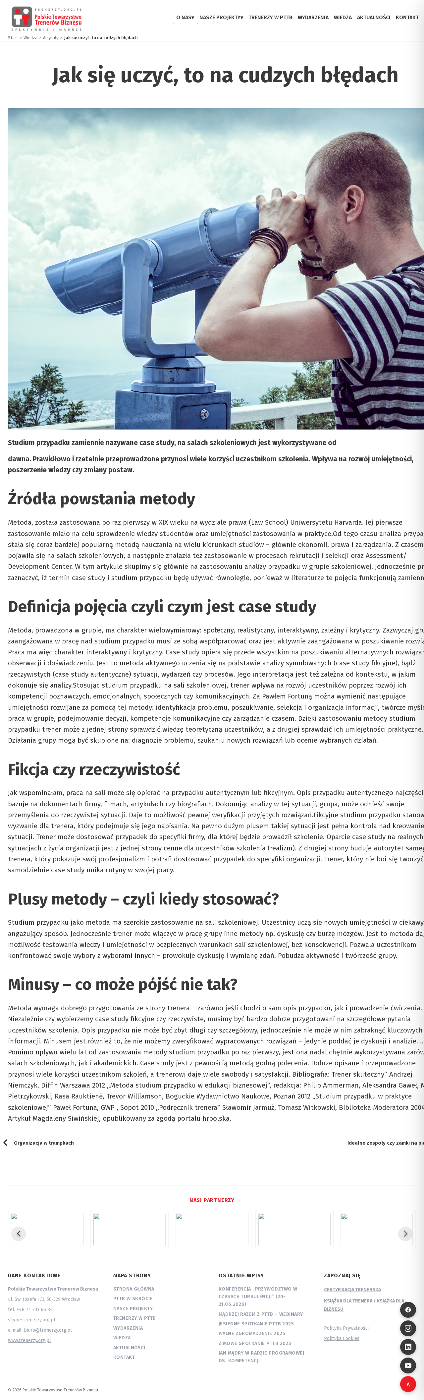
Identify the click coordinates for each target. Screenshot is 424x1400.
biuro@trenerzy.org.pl (48, 1330)
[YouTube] (408, 1365)
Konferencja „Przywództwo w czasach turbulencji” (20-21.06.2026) (258, 1296)
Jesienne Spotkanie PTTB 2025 (256, 1324)
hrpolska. (216, 1118)
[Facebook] (408, 1310)
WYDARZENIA (313, 17)
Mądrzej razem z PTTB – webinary (261, 1314)
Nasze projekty (133, 1308)
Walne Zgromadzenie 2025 (252, 1333)
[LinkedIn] (408, 1347)
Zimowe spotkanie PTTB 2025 (255, 1343)
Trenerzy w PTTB (134, 1318)
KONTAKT (407, 17)
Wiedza (122, 1338)
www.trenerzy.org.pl (29, 1340)
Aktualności (129, 1348)
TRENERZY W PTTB (270, 17)
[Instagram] (408, 1328)
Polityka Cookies (341, 1338)
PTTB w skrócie (133, 1298)
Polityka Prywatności (346, 1328)
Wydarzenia (128, 1328)
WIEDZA (343, 17)
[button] (18, 1234)
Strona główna (133, 1289)
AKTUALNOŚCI (374, 17)
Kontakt (124, 1357)
